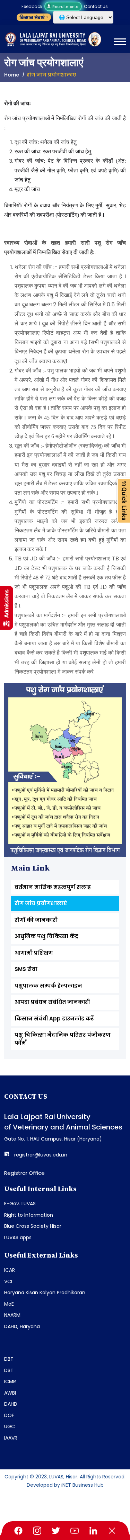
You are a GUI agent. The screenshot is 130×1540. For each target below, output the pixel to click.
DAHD (10, 1404)
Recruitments (64, 6)
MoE (9, 1303)
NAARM (12, 1315)
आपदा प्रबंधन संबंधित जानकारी (52, 1002)
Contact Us (96, 6)
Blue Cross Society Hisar (32, 1226)
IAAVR (10, 1437)
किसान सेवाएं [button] (32, 17)
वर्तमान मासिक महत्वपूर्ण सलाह (53, 887)
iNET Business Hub (82, 1485)
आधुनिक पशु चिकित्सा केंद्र (46, 936)
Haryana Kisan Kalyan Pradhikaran (44, 1292)
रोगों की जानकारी (36, 920)
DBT (9, 1359)
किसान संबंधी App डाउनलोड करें (54, 1018)
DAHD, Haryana (22, 1326)
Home (11, 74)
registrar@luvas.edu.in (40, 1154)
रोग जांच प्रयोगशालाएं (41, 903)
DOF (9, 1415)
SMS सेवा (26, 969)
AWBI (10, 1392)
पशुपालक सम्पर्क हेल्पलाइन (48, 985)
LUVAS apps (18, 1237)
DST (9, 1370)
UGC (9, 1426)
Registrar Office (24, 1173)
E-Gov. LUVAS (20, 1203)
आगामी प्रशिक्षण (34, 952)
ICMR (10, 1381)
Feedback (31, 6)
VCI (8, 1281)
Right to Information (28, 1215)
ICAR (9, 1270)
